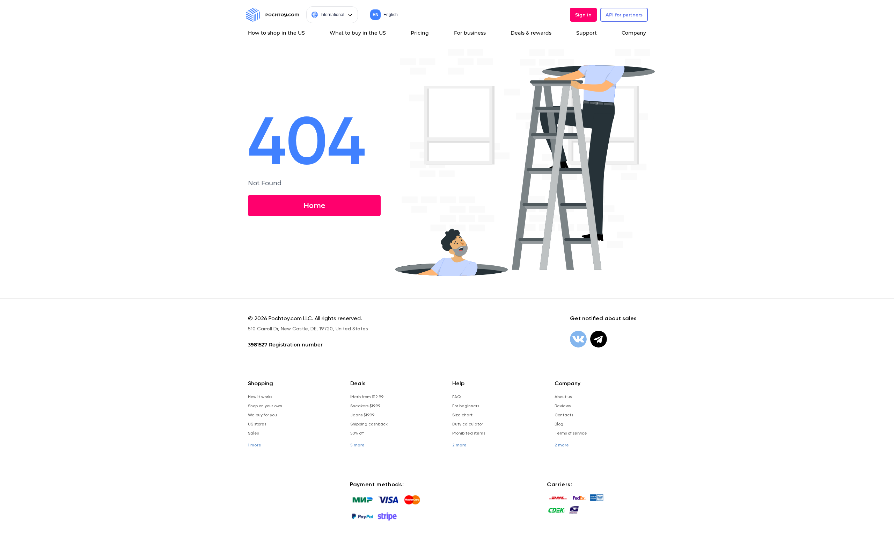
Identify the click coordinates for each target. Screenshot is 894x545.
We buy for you (262, 415)
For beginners (465, 405)
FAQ (456, 396)
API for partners (624, 14)
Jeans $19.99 (362, 415)
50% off (357, 433)
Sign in (583, 14)
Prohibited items (468, 433)
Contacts (564, 415)
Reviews (563, 405)
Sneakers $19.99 (365, 405)
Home (314, 205)
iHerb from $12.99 (366, 396)
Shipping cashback (369, 424)
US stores (257, 424)
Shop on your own (265, 405)
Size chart (462, 415)
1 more (254, 445)
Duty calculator (467, 424)
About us (563, 396)
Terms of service (571, 433)
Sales (253, 433)
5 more (357, 445)
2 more (459, 445)
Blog (559, 424)
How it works (260, 396)
